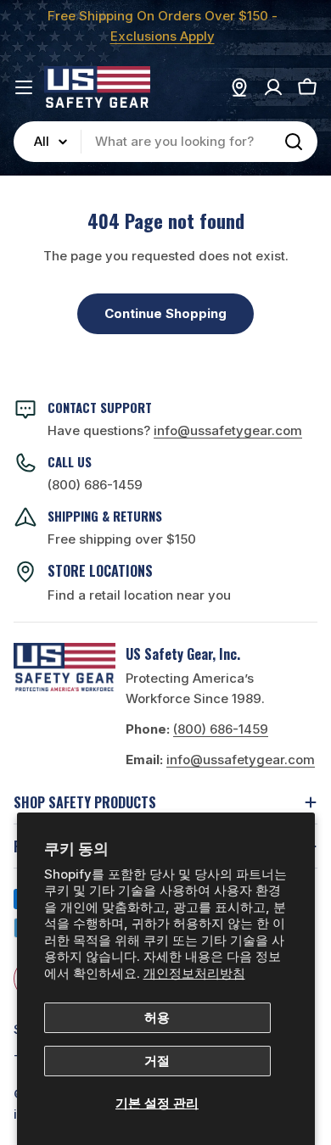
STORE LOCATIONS (100, 571)
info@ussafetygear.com (240, 759)
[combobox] (165, 141)
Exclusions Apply (162, 36)
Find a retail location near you (139, 595)
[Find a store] (239, 87)
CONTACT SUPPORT (100, 407)
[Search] (293, 141)
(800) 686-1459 (95, 485)
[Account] (273, 87)
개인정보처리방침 (194, 973)
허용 (157, 1017)
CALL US (70, 461)
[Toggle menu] (24, 87)
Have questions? (175, 430)
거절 (157, 1061)
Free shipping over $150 (122, 539)
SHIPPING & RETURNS (105, 515)
